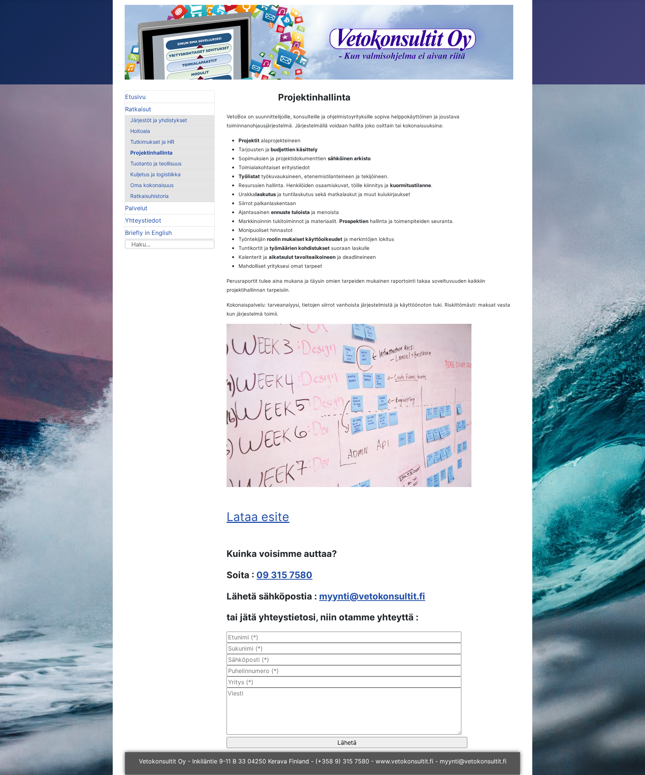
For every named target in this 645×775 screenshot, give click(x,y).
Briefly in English (148, 232)
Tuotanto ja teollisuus (155, 163)
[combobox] (169, 244)
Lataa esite (258, 516)
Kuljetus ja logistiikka (155, 174)
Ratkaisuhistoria (149, 196)
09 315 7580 (284, 575)
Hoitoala (140, 131)
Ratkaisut (138, 109)
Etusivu (135, 96)
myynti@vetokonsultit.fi (372, 596)
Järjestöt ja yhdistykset (158, 120)
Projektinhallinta (151, 152)
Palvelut (136, 208)
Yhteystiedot (143, 220)
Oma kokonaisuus (152, 185)
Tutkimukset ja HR (152, 142)
